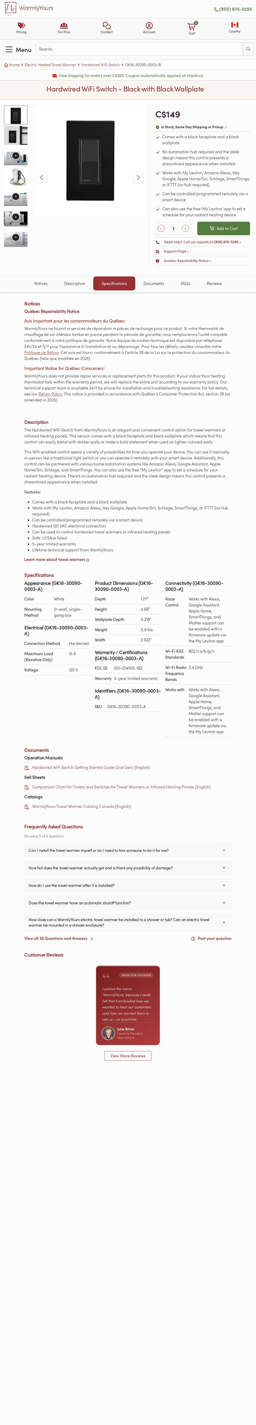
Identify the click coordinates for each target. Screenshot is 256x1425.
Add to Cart (227, 228)
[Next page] (138, 177)
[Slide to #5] (16, 196)
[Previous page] (42, 177)
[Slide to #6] (16, 216)
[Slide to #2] (16, 135)
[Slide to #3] (16, 155)
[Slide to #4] (16, 176)
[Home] (11, 9)
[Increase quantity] (185, 228)
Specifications (114, 283)
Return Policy (50, 393)
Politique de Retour (41, 352)
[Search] (248, 48)
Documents (154, 283)
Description (74, 283)
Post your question (214, 938)
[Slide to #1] (16, 114)
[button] (106, 28)
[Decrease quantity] (161, 228)
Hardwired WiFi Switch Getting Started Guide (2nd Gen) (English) (91, 767)
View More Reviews (128, 1056)
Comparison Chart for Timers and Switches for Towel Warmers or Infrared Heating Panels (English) (121, 786)
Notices (41, 283)
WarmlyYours (36, 8)
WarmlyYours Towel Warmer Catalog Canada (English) (81, 806)
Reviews (214, 283)
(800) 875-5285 (235, 9)
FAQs (185, 283)
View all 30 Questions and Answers (56, 938)
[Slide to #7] (16, 237)
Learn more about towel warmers (54, 559)
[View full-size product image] (90, 160)
